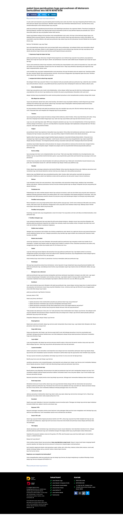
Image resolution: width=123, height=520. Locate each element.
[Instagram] (80, 493)
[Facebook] (76, 493)
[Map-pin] (87, 493)
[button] (32, 14)
